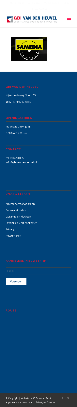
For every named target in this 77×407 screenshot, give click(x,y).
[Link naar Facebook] (62, 398)
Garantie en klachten (18, 216)
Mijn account (17, 2)
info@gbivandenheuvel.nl (21, 162)
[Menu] (69, 19)
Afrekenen (34, 2)
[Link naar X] (68, 398)
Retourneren (13, 235)
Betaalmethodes (16, 210)
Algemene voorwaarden (20, 204)
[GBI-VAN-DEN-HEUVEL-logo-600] (32, 19)
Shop (66, 2)
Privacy (10, 229)
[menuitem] (17, 3)
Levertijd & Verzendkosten (22, 223)
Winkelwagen (51, 2)
